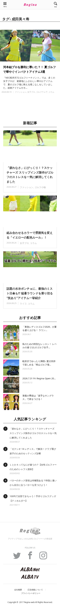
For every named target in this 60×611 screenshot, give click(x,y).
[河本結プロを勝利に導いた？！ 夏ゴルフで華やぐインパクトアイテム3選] (30, 45)
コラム (51, 92)
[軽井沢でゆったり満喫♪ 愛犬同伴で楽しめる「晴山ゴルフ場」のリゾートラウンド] (11, 367)
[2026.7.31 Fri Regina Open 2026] (11, 385)
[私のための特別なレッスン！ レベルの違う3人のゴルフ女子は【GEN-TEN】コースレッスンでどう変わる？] (11, 350)
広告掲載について (35, 590)
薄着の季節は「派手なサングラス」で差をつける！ (38, 397)
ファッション (20, 92)
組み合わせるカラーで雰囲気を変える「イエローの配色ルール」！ (30, 235)
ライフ (23, 303)
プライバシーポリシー (30, 593)
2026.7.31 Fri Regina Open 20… (39, 378)
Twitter (17, 557)
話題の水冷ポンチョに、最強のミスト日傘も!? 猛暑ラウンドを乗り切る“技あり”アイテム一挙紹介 (30, 293)
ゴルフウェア (42, 92)
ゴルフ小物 (40, 187)
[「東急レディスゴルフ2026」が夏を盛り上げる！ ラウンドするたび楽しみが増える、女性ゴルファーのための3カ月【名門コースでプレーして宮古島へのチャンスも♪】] (11, 333)
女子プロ (31, 92)
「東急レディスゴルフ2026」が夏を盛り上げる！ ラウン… (39, 328)
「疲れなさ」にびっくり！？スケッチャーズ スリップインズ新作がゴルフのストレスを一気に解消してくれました (30, 174)
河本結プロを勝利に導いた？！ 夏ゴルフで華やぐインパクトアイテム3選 (29, 69)
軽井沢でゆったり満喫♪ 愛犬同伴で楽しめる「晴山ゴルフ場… (39, 363)
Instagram (43, 557)
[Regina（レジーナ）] (30, 4)
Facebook (30, 557)
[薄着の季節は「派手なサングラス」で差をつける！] (11, 402)
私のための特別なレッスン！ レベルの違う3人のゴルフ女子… (39, 345)
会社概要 (18, 590)
